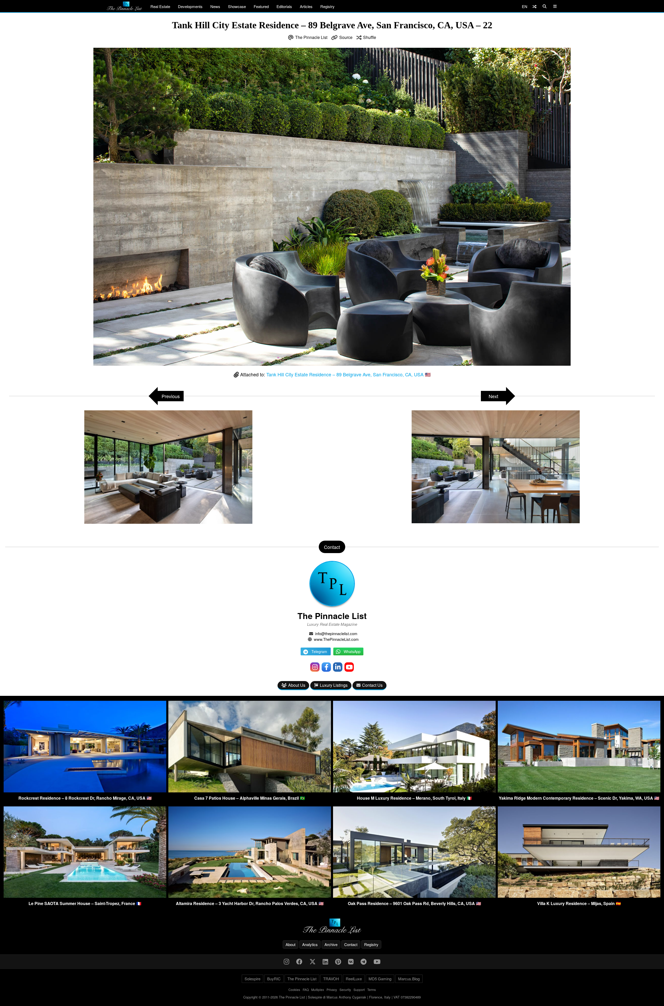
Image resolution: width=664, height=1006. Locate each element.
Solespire (252, 978)
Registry (327, 6)
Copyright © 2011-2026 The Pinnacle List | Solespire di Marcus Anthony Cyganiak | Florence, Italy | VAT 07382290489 (332, 997)
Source (345, 37)
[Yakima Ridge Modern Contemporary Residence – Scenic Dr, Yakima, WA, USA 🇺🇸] (579, 790)
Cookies (294, 989)
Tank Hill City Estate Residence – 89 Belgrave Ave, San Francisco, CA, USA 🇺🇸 (348, 374)
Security (345, 989)
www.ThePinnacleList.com (336, 639)
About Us (296, 685)
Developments (190, 6)
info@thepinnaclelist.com (336, 633)
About (290, 944)
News (215, 6)
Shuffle (369, 37)
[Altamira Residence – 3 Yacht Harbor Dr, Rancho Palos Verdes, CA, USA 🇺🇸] (249, 896)
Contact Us (372, 685)
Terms (371, 989)
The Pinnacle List (311, 37)
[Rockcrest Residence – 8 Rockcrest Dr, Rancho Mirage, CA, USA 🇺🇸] (85, 790)
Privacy (332, 989)
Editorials (284, 6)
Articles (306, 6)
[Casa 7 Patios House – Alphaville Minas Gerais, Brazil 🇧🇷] (249, 790)
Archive (330, 944)
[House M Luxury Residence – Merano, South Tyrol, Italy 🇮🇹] (414, 790)
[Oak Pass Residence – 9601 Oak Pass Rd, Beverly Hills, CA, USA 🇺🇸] (414, 896)
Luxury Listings (334, 685)
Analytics (310, 944)
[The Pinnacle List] (332, 926)
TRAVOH (331, 978)
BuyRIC (274, 978)
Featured (261, 6)
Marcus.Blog (409, 978)
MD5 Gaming (380, 978)
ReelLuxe (354, 978)
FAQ (306, 989)
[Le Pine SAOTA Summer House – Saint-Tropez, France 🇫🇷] (85, 896)
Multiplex (317, 989)
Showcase (237, 6)
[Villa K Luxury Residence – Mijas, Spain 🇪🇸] (579, 896)
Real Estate (160, 6)
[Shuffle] (534, 6)
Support (359, 989)
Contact (350, 944)
